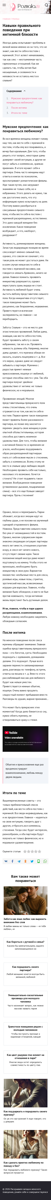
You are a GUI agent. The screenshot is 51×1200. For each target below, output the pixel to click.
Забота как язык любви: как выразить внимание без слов (25, 920)
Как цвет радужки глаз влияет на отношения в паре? (25, 1056)
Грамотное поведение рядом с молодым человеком (25, 1028)
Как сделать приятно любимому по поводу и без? (24, 1164)
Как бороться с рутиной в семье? (25, 941)
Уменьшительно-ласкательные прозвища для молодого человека (25, 998)
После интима (19, 107)
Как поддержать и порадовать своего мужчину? (25, 1113)
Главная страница (11, 19)
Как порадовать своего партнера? (25, 968)
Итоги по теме (19, 112)
